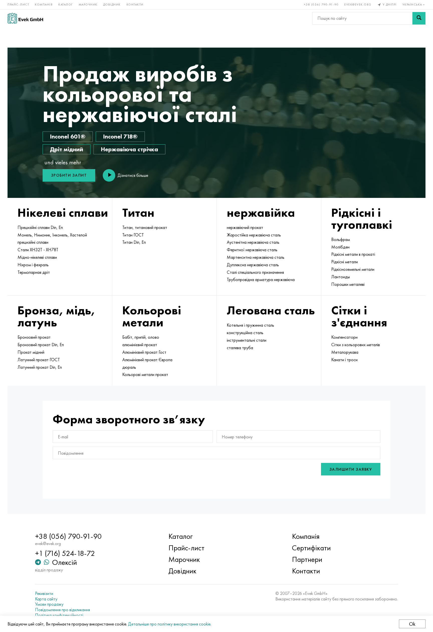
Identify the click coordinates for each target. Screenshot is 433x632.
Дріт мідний (66, 149)
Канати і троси (344, 359)
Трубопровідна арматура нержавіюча (261, 279)
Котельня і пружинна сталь (250, 325)
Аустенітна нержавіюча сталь (253, 242)
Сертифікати (311, 547)
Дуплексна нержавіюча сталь (253, 264)
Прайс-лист (18, 5)
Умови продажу (49, 604)
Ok (412, 623)
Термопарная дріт (34, 272)
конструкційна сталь (245, 332)
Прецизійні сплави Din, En (40, 227)
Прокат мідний (31, 352)
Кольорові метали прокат (145, 374)
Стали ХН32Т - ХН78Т (38, 249)
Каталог (65, 5)
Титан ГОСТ (133, 234)
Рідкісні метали (344, 261)
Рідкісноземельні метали (352, 269)
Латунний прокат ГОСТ (39, 359)
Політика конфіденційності (59, 615)
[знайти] (418, 18)
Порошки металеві (348, 284)
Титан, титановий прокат (144, 227)
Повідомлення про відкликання (62, 609)
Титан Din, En (134, 242)
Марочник (88, 5)
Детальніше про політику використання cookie (169, 624)
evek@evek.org (358, 5)
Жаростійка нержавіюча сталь (254, 234)
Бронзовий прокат (34, 337)
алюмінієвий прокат (139, 344)
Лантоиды (340, 276)
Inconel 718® (120, 136)
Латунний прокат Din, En (40, 367)
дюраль (129, 367)
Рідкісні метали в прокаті (353, 254)
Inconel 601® (67, 136)
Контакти (135, 5)
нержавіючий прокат (245, 227)
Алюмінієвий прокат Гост (144, 352)
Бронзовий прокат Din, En (41, 344)
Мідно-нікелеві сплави (37, 257)
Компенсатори (344, 337)
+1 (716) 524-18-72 (65, 553)
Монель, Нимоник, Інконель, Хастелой (52, 234)
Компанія (44, 5)
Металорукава (344, 352)
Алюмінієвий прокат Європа (147, 359)
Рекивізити (44, 593)
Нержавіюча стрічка (129, 149)
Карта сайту (46, 599)
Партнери (307, 559)
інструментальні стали (246, 340)
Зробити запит (69, 175)
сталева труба (240, 347)
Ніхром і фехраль (33, 264)
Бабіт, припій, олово (140, 337)
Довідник (112, 5)
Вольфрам (340, 239)
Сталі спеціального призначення (255, 272)
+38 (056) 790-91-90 (321, 5)
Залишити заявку (351, 469)
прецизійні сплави (33, 242)
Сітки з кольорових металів (355, 344)
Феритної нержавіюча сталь (252, 249)
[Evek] (25, 18)
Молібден (340, 246)
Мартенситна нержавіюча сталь (255, 257)
